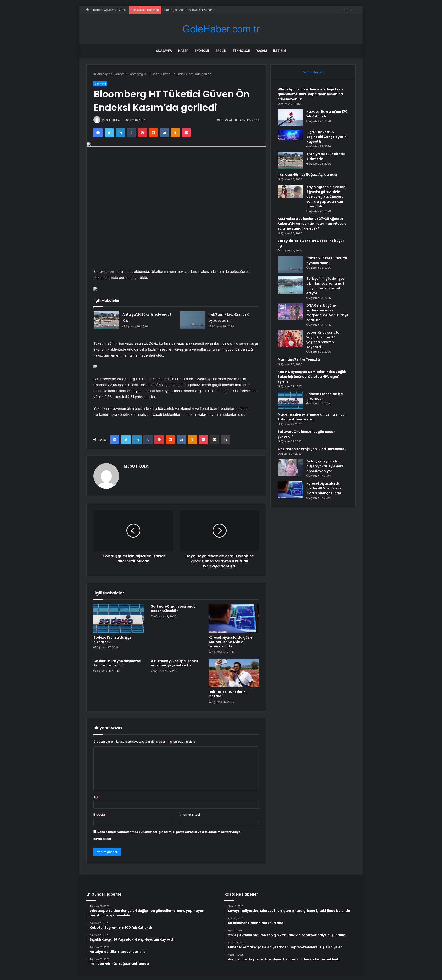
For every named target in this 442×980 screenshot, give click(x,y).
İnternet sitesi (190, 814)
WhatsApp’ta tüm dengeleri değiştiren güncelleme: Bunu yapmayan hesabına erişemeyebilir (310, 94)
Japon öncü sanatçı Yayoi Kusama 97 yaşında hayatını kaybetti (323, 339)
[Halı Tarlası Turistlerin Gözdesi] (234, 673)
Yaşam (261, 50)
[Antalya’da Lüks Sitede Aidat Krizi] (106, 320)
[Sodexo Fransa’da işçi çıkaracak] (118, 618)
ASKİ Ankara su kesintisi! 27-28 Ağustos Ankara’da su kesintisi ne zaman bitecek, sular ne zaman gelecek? (312, 223)
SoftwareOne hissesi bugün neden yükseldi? (174, 608)
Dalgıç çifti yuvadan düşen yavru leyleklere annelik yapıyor (325, 466)
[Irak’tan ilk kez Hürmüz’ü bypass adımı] (192, 320)
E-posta (100, 814)
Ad (96, 797)
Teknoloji (241, 50)
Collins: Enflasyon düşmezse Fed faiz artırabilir (117, 663)
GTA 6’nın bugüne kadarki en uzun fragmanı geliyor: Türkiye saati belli (327, 312)
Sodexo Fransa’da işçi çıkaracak (112, 639)
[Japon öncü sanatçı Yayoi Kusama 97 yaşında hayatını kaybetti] (290, 338)
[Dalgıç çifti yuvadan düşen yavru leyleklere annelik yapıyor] (290, 467)
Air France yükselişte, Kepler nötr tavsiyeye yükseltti (174, 663)
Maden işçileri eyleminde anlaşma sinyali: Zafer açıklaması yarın (312, 417)
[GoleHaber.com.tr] (221, 29)
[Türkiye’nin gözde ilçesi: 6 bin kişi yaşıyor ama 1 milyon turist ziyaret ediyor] (290, 285)
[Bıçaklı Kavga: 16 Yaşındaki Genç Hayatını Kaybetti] (290, 138)
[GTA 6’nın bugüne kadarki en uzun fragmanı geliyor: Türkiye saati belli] (290, 311)
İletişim (279, 50)
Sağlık (220, 50)
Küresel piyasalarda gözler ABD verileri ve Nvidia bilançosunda (231, 641)
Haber (183, 50)
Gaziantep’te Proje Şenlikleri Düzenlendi (311, 449)
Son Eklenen (313, 72)
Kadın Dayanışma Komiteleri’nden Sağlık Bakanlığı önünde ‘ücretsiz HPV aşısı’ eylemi (312, 376)
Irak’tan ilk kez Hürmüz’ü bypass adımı (326, 260)
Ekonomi (202, 50)
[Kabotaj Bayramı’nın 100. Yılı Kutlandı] (290, 117)
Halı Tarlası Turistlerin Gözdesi (227, 693)
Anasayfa (164, 50)
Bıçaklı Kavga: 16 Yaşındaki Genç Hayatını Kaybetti (199, 10)
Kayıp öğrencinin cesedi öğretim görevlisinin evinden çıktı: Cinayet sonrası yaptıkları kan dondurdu (326, 197)
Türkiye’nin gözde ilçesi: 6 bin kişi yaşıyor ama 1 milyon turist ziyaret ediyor (326, 285)
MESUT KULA (111, 120)
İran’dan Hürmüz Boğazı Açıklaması (307, 174)
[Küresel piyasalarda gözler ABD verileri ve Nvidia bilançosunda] (234, 618)
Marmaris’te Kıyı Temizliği (299, 359)
